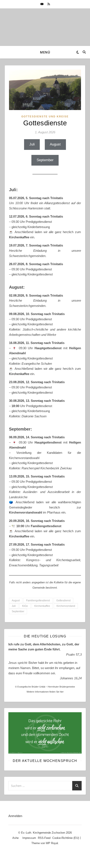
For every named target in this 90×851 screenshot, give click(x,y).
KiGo (25, 606)
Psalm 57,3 (74, 654)
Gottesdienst (63, 600)
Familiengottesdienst (38, 600)
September (45, 160)
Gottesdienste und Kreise (45, 116)
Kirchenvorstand (66, 606)
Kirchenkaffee (42, 606)
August (55, 144)
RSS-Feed (44, 837)
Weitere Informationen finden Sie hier (45, 691)
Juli (32, 144)
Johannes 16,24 (71, 678)
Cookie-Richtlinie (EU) (65, 837)
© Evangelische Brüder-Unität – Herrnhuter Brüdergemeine (45, 686)
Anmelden (15, 816)
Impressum (29, 837)
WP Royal (52, 843)
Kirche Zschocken (45, 23)
